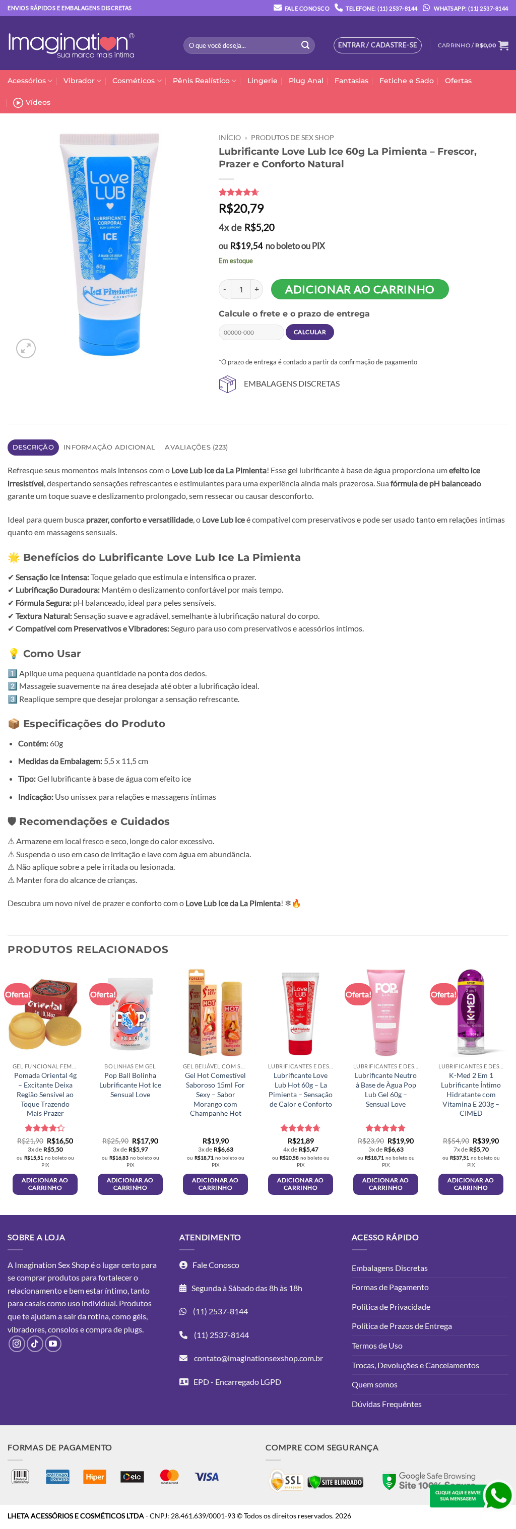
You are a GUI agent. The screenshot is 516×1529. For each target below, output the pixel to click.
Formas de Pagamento (390, 1287)
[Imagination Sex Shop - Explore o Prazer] (71, 43)
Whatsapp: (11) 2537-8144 (470, 8)
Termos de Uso (377, 1345)
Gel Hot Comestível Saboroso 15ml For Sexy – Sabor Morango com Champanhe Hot (215, 1094)
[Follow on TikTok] (35, 1343)
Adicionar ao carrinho (360, 289)
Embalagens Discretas (390, 1267)
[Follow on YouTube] (53, 1343)
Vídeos (38, 102)
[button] (473, 45)
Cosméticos (133, 80)
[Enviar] (305, 45)
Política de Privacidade (391, 1306)
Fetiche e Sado (406, 80)
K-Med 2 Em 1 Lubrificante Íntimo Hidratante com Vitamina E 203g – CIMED (471, 1094)
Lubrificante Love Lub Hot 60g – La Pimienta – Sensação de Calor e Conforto (301, 1089)
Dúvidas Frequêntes (387, 1404)
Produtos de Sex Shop (292, 138)
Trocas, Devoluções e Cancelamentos (415, 1365)
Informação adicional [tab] (109, 447)
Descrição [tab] (33, 447)
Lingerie (262, 80)
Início (230, 138)
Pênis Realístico (201, 80)
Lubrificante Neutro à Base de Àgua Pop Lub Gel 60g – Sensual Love (386, 1089)
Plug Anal (306, 80)
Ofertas (458, 80)
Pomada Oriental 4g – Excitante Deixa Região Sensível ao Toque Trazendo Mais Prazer (45, 1094)
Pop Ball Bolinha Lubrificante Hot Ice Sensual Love (130, 1084)
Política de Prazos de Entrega (402, 1325)
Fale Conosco (307, 8)
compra (99, 1329)
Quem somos (375, 1384)
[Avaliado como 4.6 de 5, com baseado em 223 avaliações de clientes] (357, 192)
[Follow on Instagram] (17, 1343)
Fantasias (351, 80)
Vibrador (79, 80)
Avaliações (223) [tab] (196, 447)
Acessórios (27, 80)
